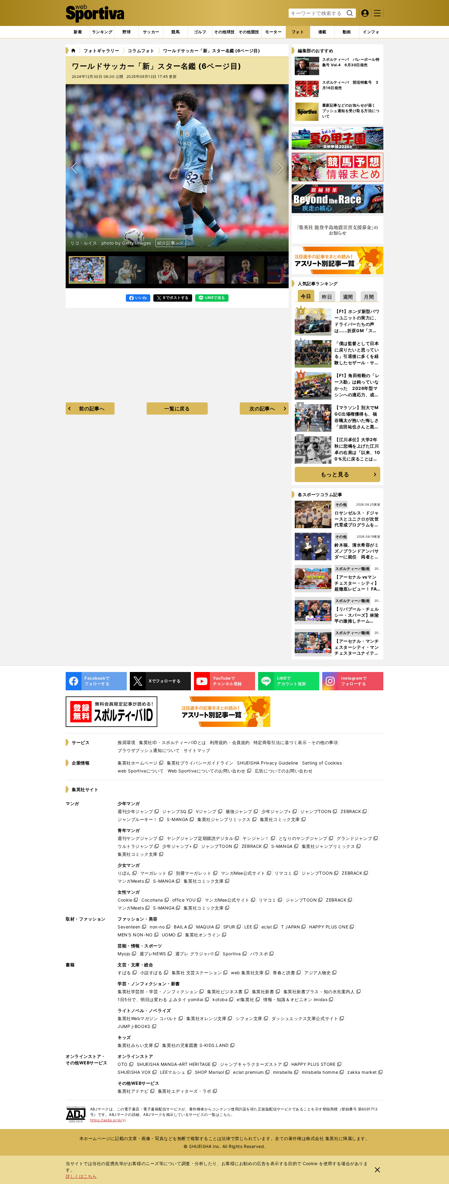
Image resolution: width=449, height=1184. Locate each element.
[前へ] (280, 167)
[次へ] (74, 167)
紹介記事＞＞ (170, 242)
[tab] (127, 32)
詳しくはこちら (81, 1176)
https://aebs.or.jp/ (108, 1120)
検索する (349, 13)
